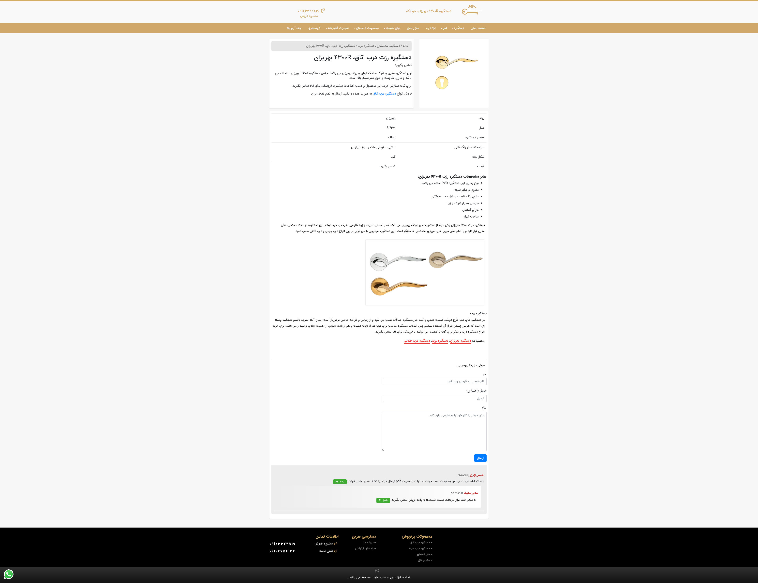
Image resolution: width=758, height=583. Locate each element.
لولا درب (431, 28)
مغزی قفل (413, 28)
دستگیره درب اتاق (384, 93)
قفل (445, 28)
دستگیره (459, 28)
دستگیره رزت (440, 340)
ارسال (480, 458)
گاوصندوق (314, 28)
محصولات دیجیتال (367, 28)
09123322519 (308, 11)
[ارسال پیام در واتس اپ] (11, 574)
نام (485, 373)
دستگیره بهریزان (460, 340)
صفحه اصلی (478, 28)
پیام (484, 407)
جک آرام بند (294, 28)
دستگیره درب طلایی (417, 340)
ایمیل (483, 390)
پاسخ (342, 481)
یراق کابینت (393, 28)
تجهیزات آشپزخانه (338, 28)
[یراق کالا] (473, 10)
